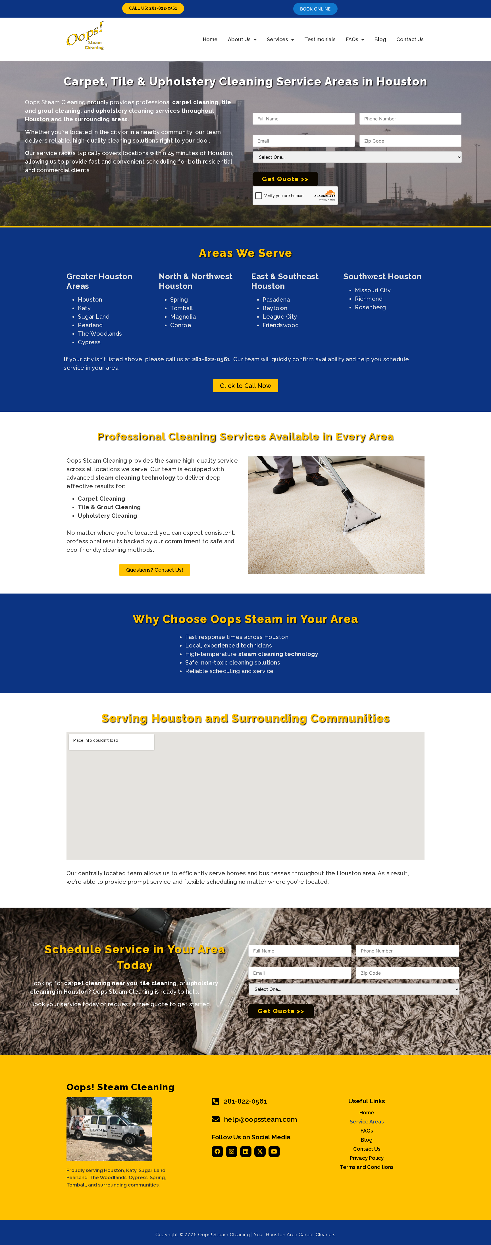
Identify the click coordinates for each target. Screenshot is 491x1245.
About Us (239, 39)
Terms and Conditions (367, 1167)
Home (210, 39)
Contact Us (410, 39)
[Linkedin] (245, 1151)
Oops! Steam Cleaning (120, 1087)
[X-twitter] (260, 1151)
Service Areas (367, 1122)
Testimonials (320, 39)
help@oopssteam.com (260, 1119)
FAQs (352, 39)
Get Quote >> (285, 179)
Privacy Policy (367, 1158)
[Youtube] (274, 1151)
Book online (315, 9)
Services (277, 39)
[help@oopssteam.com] (216, 1119)
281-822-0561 (245, 1101)
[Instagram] (231, 1151)
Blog (380, 39)
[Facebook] (217, 1151)
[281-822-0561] (216, 1102)
